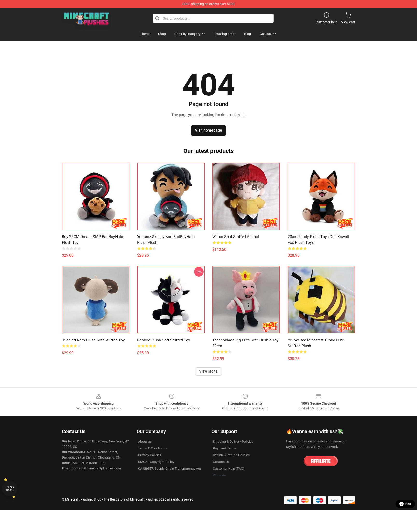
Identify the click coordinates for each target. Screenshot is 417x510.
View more (208, 371)
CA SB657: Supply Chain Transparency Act (169, 468)
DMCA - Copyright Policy (156, 462)
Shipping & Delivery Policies (233, 441)
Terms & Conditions (152, 448)
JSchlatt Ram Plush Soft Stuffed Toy (93, 340)
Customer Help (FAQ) (228, 468)
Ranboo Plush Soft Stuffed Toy (163, 340)
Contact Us (221, 462)
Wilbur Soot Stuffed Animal (235, 236)
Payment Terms (224, 448)
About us (145, 441)
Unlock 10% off (10, 488)
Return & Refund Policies (231, 455)
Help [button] (408, 504)
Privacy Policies (149, 455)
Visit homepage (208, 130)
